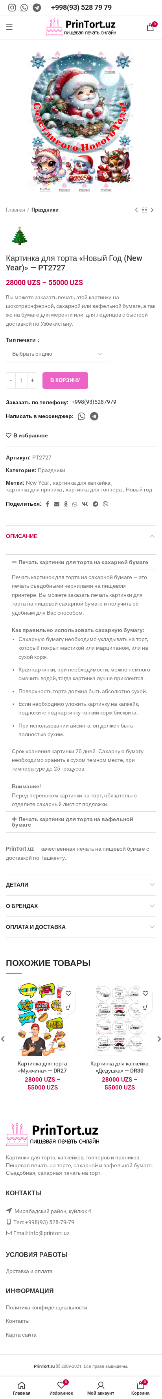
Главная (15, 210)
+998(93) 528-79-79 (49, 1222)
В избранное (30, 435)
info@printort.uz (49, 1233)
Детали (17, 884)
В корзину (65, 380)
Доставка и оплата (29, 1271)
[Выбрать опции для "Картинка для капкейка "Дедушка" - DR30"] (145, 1007)
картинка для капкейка (81, 483)
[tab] (81, 562)
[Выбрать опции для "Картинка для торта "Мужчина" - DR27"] (68, 1007)
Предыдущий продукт (136, 210)
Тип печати (21, 340)
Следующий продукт (152, 210)
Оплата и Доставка (36, 927)
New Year (37, 483)
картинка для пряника (34, 489)
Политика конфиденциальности (46, 1307)
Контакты (17, 1321)
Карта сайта (21, 1334)
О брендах (22, 906)
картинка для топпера (94, 489)
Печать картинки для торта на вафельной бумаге (72, 822)
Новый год (139, 489)
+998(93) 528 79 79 (81, 7)
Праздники (45, 210)
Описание (21, 536)
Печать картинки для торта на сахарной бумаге (83, 562)
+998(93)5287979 (94, 402)
